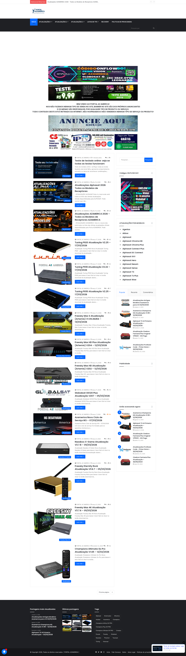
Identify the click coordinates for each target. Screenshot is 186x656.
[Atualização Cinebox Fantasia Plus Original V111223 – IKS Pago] (125, 336)
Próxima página (104, 592)
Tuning (98, 641)
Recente (134, 292)
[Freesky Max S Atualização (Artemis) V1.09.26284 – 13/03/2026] (66, 628)
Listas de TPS (92, 22)
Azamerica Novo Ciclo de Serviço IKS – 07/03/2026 (88, 419)
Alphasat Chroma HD (132, 241)
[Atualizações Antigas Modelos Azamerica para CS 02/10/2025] (125, 302)
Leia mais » (80, 175)
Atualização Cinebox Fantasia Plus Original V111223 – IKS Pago (141, 333)
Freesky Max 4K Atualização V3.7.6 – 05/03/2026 (90, 509)
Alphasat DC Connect (132, 252)
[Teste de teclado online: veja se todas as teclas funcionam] (66, 616)
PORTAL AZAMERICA (71, 652)
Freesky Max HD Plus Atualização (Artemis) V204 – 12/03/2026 (93, 344)
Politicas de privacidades (122, 22)
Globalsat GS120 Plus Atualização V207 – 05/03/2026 (92, 394)
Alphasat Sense (129, 268)
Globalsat (114, 634)
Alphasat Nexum (130, 264)
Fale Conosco (116, 652)
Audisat (98, 619)
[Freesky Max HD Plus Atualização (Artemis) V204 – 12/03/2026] (76, 628)
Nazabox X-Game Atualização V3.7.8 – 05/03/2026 (91, 443)
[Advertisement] (93, 49)
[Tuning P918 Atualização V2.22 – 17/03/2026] (76, 622)
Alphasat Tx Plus (130, 275)
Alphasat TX (128, 272)
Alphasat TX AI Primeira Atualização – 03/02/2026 (142, 323)
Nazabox (98, 638)
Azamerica (106, 619)
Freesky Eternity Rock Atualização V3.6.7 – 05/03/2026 (93, 468)
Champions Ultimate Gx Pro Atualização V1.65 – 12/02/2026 (92, 550)
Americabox (107, 616)
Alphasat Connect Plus (133, 248)
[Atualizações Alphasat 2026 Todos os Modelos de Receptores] (76, 616)
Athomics (117, 616)
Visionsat (105, 641)
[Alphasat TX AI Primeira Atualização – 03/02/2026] (125, 324)
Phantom (107, 638)
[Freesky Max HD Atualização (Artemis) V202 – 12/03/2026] (86, 629)
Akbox (125, 233)
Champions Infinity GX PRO (104, 623)
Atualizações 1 (45, 22)
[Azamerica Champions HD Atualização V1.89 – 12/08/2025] (125, 314)
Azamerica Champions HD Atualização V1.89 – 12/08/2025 (142, 313)
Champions (116, 619)
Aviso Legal (131, 652)
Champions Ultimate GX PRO (104, 630)
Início (34, 22)
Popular (122, 292)
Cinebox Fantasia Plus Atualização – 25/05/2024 (141, 459)
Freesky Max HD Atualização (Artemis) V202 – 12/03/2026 (91, 367)
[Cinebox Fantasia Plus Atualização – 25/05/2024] (125, 462)
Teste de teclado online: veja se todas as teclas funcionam (92, 162)
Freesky (105, 634)
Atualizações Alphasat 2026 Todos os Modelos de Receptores (90, 188)
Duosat (98, 634)
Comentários (148, 292)
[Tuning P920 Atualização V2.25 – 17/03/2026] (66, 622)
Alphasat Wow (129, 279)
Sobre (124, 652)
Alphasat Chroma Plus (133, 245)
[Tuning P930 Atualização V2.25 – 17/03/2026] (86, 622)
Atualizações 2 (61, 22)
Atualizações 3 (77, 22)
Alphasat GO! (128, 256)
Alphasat (126, 237)
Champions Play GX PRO (103, 627)
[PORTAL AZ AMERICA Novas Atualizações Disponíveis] (38, 11)
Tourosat (115, 638)
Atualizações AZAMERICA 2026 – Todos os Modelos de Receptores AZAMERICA (74, 2)
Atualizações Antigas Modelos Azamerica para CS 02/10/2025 (141, 302)
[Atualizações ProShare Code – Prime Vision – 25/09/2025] (125, 347)
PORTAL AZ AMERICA (83, 157)
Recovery (105, 22)
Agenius (126, 229)
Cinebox (118, 630)
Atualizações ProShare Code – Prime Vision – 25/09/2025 (142, 347)
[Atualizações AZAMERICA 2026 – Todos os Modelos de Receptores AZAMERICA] (86, 616)
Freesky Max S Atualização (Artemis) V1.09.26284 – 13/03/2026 (89, 318)
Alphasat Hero (129, 260)
